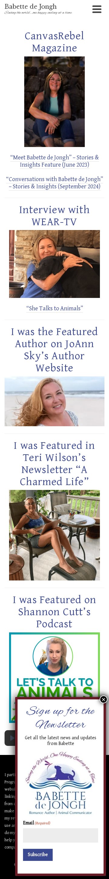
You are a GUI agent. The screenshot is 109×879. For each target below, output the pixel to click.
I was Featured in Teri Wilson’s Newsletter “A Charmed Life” (54, 464)
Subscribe (38, 855)
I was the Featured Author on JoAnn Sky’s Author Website (54, 350)
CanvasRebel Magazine (54, 42)
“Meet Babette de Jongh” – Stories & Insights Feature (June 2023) (54, 161)
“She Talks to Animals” (54, 308)
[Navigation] (96, 9)
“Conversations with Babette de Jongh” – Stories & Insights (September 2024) (54, 183)
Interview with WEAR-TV (54, 216)
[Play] (12, 738)
